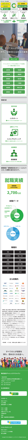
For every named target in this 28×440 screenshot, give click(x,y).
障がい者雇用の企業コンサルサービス (14, 141)
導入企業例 (3, 433)
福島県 (19, 74)
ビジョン (22, 59)
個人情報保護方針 (5, 388)
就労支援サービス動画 (6, 404)
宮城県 (19, 70)
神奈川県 (19, 87)
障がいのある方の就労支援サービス (14, 120)
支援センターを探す (22, 6)
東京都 (8, 87)
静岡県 (8, 92)
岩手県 (8, 70)
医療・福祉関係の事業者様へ (8, 417)
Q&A (2, 415)
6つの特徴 (3, 402)
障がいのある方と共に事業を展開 (15, 161)
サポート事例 (4, 410)
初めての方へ (4, 401)
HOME (3, 1)
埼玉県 (8, 83)
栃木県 (19, 79)
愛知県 (19, 92)
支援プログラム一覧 (5, 411)
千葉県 (19, 83)
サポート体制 (4, 408)
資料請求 (5, 6)
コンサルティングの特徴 (7, 431)
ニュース (6, 59)
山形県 (8, 74)
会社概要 (7, 1)
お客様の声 (3, 413)
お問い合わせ (5, 3)
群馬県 (8, 79)
